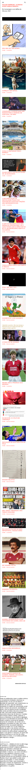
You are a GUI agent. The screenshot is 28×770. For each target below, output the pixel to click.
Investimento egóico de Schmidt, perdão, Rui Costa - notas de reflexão (13, 675)
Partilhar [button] (3, 50)
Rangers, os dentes (9, 589)
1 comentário (8, 116)
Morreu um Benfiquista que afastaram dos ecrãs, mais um (13, 620)
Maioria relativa (8, 480)
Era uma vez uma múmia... (11, 48)
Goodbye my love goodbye (12, 318)
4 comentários (9, 205)
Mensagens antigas (20, 683)
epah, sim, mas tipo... (10, 287)
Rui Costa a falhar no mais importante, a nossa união (12, 529)
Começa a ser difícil (9, 90)
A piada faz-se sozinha (10, 342)
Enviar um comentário (10, 231)
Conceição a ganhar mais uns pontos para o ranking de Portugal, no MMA (13, 113)
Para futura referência (11, 648)
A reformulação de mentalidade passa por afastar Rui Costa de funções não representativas (13, 201)
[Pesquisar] (25, 2)
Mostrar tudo (21, 18)
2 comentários (9, 50)
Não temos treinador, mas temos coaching (12, 511)
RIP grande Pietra (9, 565)
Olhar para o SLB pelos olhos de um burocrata (13, 173)
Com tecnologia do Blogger (15, 691)
